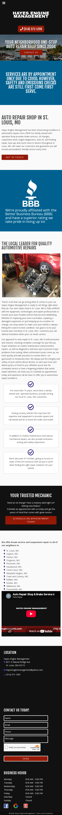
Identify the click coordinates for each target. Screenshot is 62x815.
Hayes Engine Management (31, 15)
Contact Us (31, 52)
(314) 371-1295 (32, 29)
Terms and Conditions (45, 813)
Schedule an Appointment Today (31, 520)
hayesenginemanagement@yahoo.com (24, 670)
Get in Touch (15, 157)
